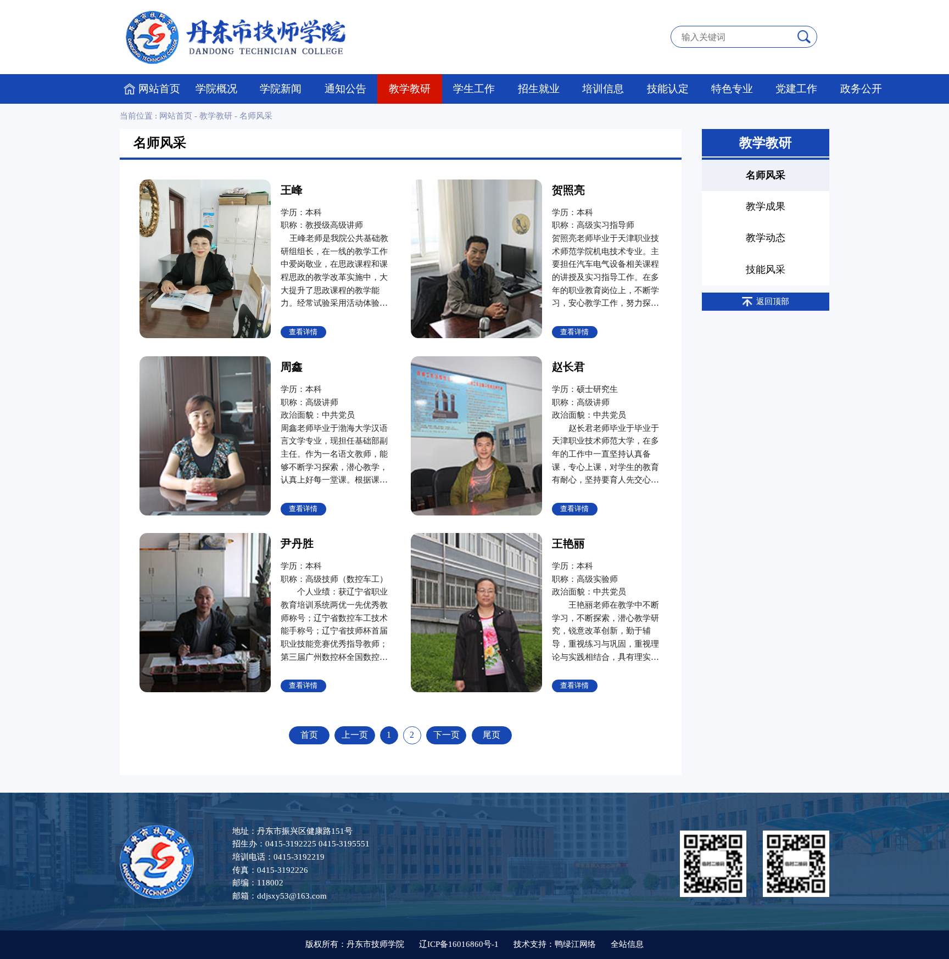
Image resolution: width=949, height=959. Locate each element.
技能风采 (765, 269)
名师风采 (255, 115)
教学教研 (410, 88)
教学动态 (765, 237)
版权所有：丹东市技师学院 (354, 944)
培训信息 (603, 88)
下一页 (446, 735)
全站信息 (627, 944)
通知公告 (345, 88)
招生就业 (539, 88)
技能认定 (668, 88)
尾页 (491, 735)
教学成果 (765, 206)
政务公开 (861, 88)
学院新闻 (281, 88)
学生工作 (474, 88)
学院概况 (216, 88)
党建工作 (796, 88)
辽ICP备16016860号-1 (459, 944)
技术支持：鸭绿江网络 (554, 944)
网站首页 (159, 88)
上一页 (355, 735)
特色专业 (732, 88)
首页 (309, 735)
